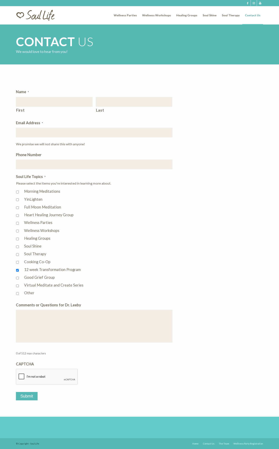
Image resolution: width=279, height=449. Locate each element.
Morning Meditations (42, 191)
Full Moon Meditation (42, 207)
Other (29, 293)
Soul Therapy (35, 254)
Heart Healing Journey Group (49, 215)
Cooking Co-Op (37, 262)
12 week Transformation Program (52, 269)
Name (22, 92)
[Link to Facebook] (248, 3)
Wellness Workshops (41, 230)
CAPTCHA (25, 364)
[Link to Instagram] (254, 3)
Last (100, 110)
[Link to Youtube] (260, 3)
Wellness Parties (38, 222)
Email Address (29, 123)
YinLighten (33, 199)
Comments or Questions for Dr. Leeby (48, 305)
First (20, 110)
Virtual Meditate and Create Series (53, 285)
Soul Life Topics (31, 176)
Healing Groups (37, 238)
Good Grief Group (39, 277)
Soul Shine (32, 246)
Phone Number (28, 154)
